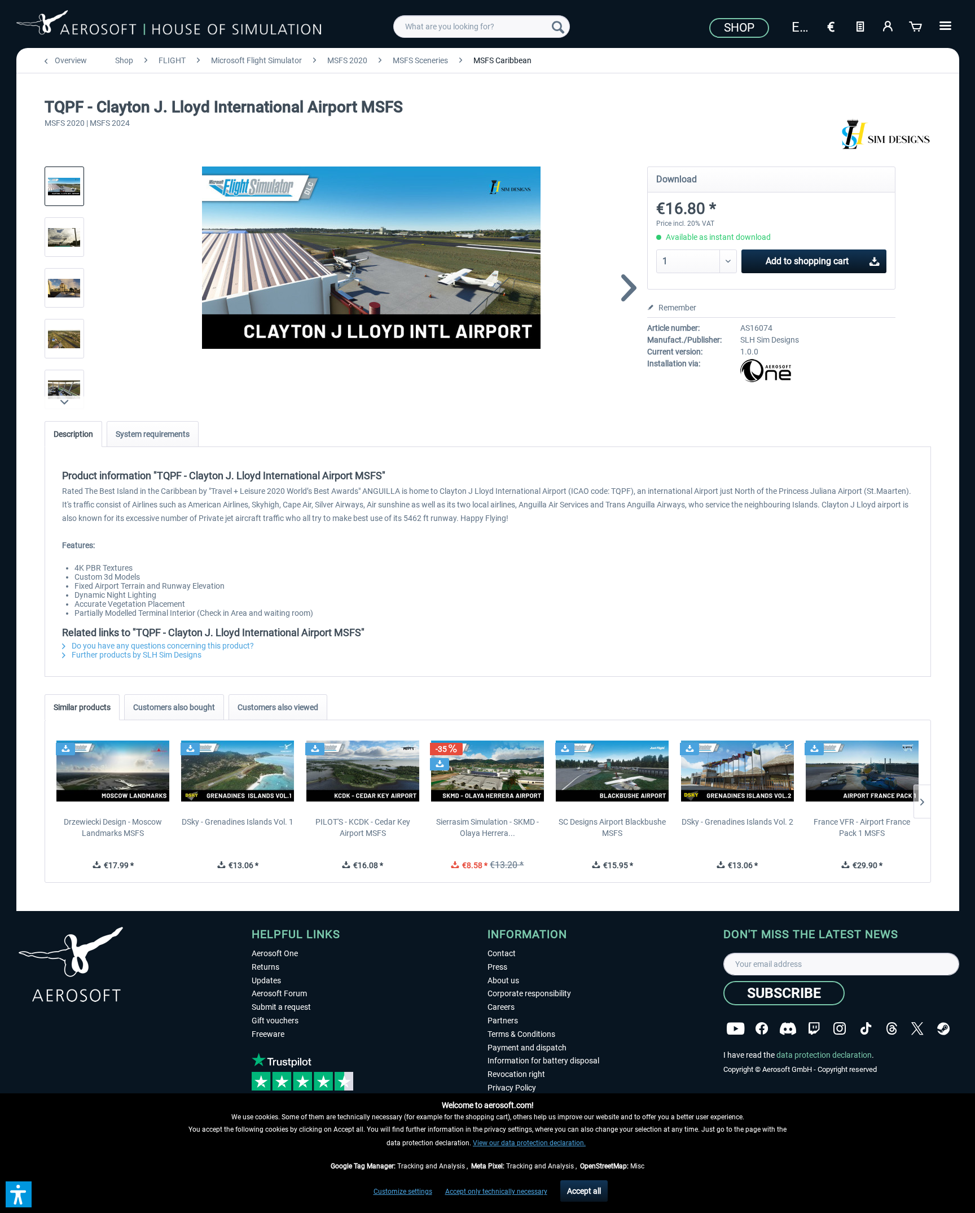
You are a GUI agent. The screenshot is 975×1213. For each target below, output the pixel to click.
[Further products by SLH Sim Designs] (881, 135)
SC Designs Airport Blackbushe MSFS (612, 827)
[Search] (558, 26)
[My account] (888, 25)
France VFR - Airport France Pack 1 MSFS (862, 827)
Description (73, 434)
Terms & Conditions (521, 1034)
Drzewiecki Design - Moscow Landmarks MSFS (113, 827)
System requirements (153, 434)
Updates (266, 980)
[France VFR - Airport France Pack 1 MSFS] (862, 771)
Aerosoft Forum (279, 993)
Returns (265, 966)
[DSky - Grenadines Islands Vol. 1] (238, 771)
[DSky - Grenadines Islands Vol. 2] (737, 771)
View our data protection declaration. (529, 1143)
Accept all (584, 1191)
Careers (501, 1006)
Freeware (268, 1034)
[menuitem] (481, 26)
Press (497, 966)
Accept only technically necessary (496, 1192)
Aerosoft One (275, 953)
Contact (502, 953)
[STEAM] (943, 1029)
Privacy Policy (512, 1087)
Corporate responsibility (529, 993)
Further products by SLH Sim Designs (135, 654)
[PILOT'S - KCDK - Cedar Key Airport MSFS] (362, 771)
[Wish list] (860, 25)
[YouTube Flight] (735, 1029)
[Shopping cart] (916, 25)
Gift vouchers (275, 1020)
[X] (917, 1029)
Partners (503, 1020)
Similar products (82, 707)
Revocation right (516, 1074)
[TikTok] (865, 1029)
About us (503, 980)
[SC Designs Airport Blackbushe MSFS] (612, 771)
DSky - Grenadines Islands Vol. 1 (237, 821)
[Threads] (891, 1029)
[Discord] (788, 1029)
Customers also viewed (278, 707)
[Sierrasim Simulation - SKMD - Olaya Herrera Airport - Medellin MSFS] (487, 771)
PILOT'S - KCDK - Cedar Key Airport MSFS (362, 827)
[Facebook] (762, 1029)
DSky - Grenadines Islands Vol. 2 (737, 821)
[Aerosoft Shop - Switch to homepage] (168, 25)
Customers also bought (174, 707)
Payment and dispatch (527, 1047)
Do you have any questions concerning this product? (162, 645)
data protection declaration (824, 1054)
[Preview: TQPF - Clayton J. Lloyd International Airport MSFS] (64, 186)
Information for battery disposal (543, 1060)
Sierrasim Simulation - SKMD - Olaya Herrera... (487, 827)
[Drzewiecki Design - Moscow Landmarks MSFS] (113, 771)
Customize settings (403, 1192)
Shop (739, 27)
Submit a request (281, 1006)
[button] (19, 1194)
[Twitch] (814, 1029)
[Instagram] (839, 1029)
